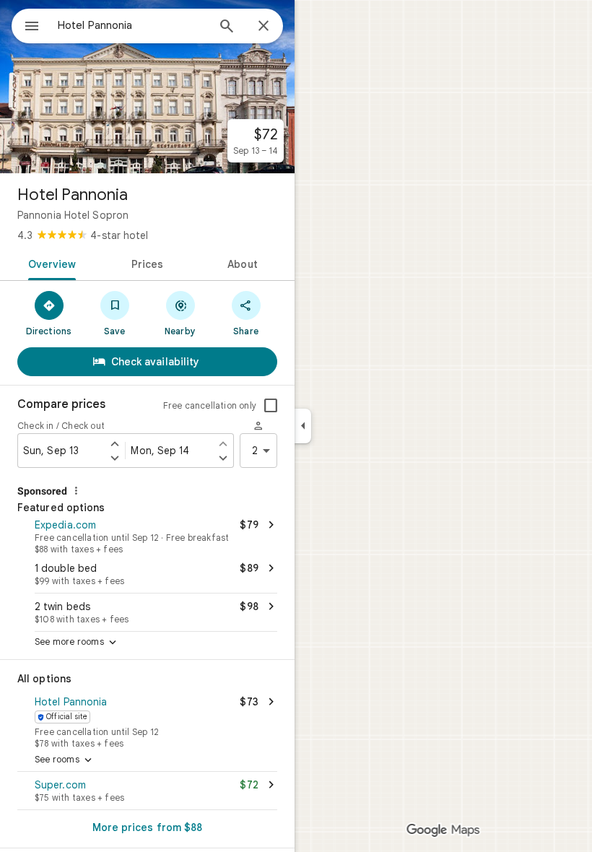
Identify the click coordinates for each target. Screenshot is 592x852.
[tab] (49, 262)
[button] (147, 535)
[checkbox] (270, 405)
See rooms (65, 760)
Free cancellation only (209, 405)
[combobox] (132, 25)
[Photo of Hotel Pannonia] (147, 86)
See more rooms (77, 643)
